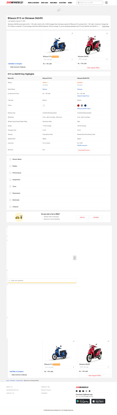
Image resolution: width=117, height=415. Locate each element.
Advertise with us (12, 386)
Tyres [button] (14, 186)
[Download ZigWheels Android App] (83, 397)
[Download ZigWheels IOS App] (98, 397)
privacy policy (46, 386)
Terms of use (45, 382)
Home (7, 376)
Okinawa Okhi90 (83, 56)
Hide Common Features (18, 67)
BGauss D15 (47, 56)
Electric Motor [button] (17, 159)
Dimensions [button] (16, 193)
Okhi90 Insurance (82, 145)
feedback (44, 389)
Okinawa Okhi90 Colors (83, 108)
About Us (9, 382)
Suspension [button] (16, 180)
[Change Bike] (72, 33)
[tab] (58, 159)
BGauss (45, 89)
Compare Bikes (19, 376)
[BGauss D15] (58, 43)
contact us (10, 389)
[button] (78, 2)
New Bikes (12, 376)
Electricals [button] (16, 200)
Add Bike (96, 217)
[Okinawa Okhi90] (93, 43)
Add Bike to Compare (15, 64)
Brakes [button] (15, 166)
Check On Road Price (83, 96)
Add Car (82, 217)
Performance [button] (17, 173)
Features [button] (15, 207)
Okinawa (79, 89)
